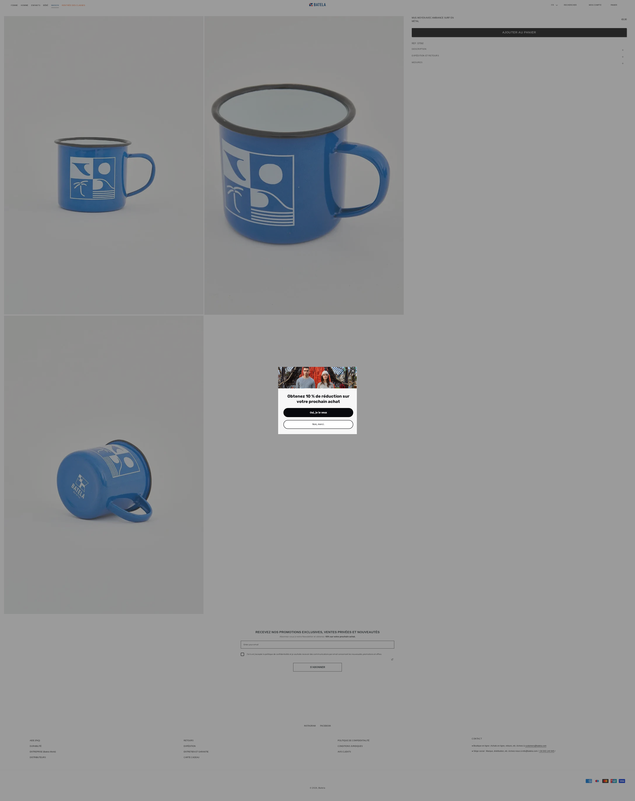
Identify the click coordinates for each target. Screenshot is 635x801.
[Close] (353, 371)
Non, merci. (318, 424)
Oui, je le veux (318, 412)
